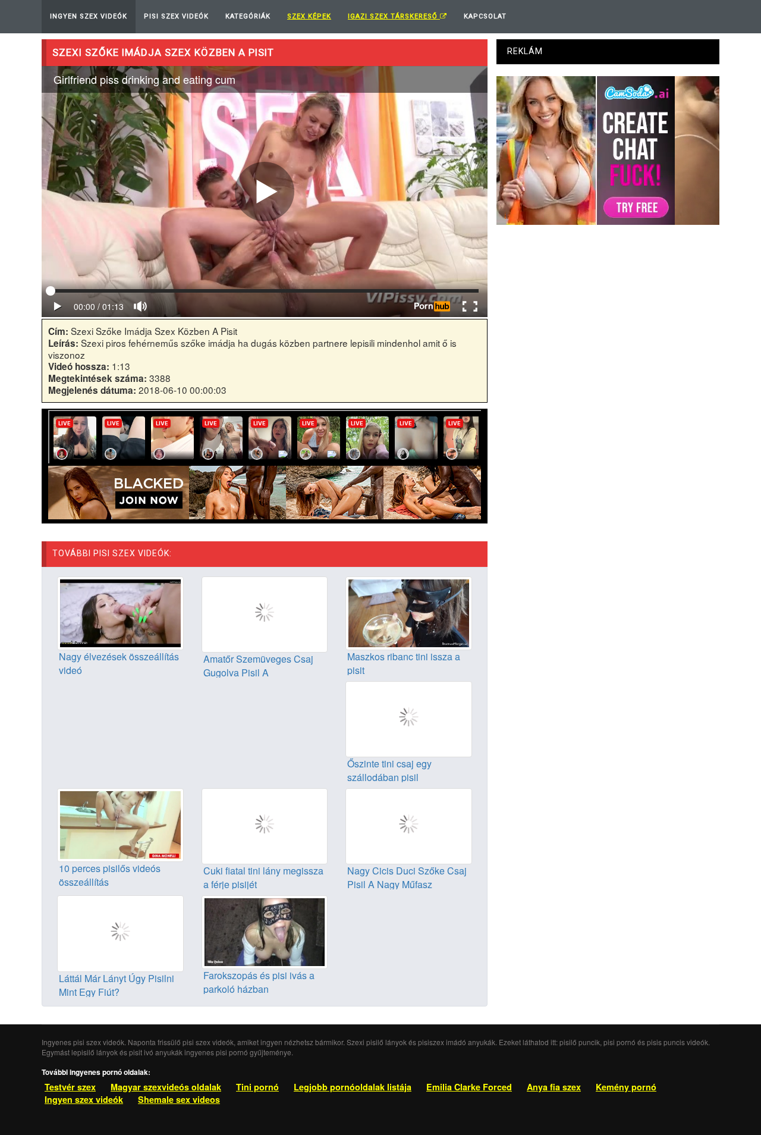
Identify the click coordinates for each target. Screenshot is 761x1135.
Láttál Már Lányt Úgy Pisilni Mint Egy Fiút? (116, 985)
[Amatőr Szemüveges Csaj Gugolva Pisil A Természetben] (265, 613)
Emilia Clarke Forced (469, 1087)
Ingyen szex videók (84, 1099)
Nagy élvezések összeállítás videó (119, 663)
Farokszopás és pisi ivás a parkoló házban (259, 982)
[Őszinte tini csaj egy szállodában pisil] (408, 718)
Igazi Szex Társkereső (394, 16)
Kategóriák (248, 16)
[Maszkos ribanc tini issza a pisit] (408, 611)
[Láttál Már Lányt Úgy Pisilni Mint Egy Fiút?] (120, 932)
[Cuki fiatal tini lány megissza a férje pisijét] (265, 825)
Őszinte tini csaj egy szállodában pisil (389, 770)
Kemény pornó (626, 1087)
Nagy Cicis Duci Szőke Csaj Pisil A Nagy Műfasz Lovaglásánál (407, 884)
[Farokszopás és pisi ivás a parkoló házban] (265, 931)
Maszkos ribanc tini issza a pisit (403, 663)
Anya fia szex (554, 1087)
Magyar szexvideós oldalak (166, 1087)
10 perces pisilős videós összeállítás (110, 875)
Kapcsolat (485, 16)
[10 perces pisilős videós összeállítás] (120, 824)
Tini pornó (257, 1087)
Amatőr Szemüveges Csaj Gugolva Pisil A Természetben (258, 672)
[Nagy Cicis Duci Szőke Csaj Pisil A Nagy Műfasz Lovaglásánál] (408, 825)
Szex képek (309, 16)
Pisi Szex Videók (176, 16)
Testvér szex (70, 1087)
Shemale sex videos (179, 1099)
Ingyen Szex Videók (88, 16)
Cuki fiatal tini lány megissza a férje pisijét (263, 877)
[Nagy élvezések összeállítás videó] (120, 611)
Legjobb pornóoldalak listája (352, 1087)
